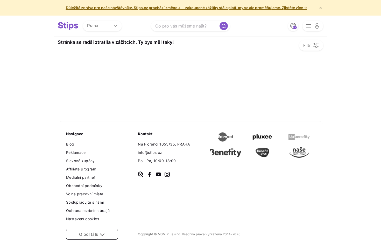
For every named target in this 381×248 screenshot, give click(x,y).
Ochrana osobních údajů (88, 210)
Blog (70, 144)
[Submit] (224, 26)
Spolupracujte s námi (85, 202)
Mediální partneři (81, 177)
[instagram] (167, 174)
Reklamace (76, 152)
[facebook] (149, 174)
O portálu (89, 234)
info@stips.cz (150, 152)
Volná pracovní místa (84, 194)
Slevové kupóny (80, 161)
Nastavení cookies (82, 219)
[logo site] (68, 26)
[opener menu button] (312, 26)
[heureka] (140, 174)
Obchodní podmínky (84, 185)
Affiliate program (81, 169)
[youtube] (158, 174)
